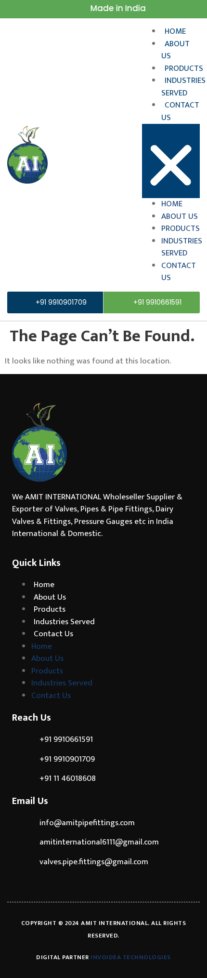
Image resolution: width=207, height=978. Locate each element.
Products (184, 68)
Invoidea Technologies (131, 957)
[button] (171, 161)
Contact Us (180, 111)
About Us (175, 50)
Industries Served (183, 87)
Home (175, 31)
